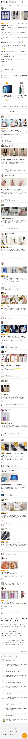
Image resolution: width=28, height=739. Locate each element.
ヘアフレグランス (9, 637)
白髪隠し (17, 640)
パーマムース (3, 640)
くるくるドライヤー (5, 633)
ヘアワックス (3, 635)
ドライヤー (19, 628)
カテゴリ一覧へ (24, 651)
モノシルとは (17, 731)
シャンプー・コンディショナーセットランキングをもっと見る (15, 106)
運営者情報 (5, 734)
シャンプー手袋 (22, 626)
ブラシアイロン (10, 631)
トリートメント (9, 624)
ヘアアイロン (3, 631)
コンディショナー (15, 624)
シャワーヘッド (16, 631)
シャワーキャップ (4, 626)
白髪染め (13, 640)
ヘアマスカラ (18, 642)
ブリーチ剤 (22, 640)
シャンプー (3, 624)
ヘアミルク (3, 628)
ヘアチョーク (12, 642)
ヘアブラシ (11, 633)
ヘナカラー (3, 644)
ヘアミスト (3, 637)
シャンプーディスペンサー (13, 626)
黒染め (22, 642)
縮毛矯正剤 (7, 642)
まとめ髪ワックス (10, 635)
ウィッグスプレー (20, 637)
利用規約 (9, 734)
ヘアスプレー (19, 633)
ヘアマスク (22, 624)
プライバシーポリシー (16, 734)
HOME (14, 729)
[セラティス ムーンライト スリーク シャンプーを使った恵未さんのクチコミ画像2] (15, 15)
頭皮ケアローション (10, 647)
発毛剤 (17, 644)
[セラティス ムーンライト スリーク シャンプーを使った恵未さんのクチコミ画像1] (5, 15)
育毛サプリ (22, 644)
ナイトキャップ (14, 628)
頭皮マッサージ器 (9, 644)
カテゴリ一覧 (11, 731)
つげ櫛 (15, 633)
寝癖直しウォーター (18, 635)
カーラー (2, 642)
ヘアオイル (8, 628)
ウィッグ (15, 637)
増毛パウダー (3, 647)
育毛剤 (14, 644)
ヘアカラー (9, 640)
